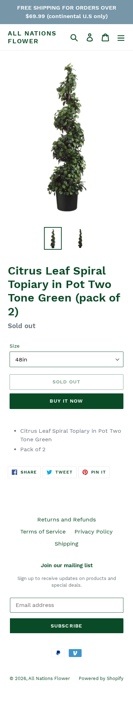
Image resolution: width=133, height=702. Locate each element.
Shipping (66, 543)
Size (15, 346)
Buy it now (66, 401)
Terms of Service (43, 531)
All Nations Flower (32, 37)
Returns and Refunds (66, 519)
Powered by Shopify (101, 678)
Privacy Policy (93, 531)
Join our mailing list (67, 565)
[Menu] (121, 37)
